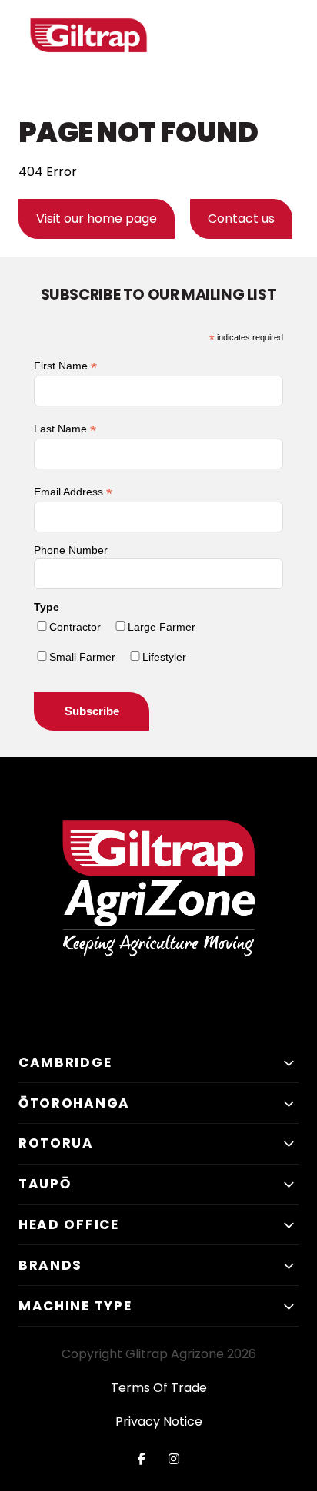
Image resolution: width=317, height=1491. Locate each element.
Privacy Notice (158, 1421)
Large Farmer (161, 627)
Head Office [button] (68, 1224)
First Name (65, 366)
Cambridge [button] (65, 1062)
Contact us (241, 218)
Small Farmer (82, 657)
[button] (283, 51)
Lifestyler (164, 657)
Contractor (75, 627)
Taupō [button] (45, 1184)
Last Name (65, 429)
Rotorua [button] (56, 1143)
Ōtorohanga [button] (74, 1103)
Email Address (73, 492)
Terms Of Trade (159, 1388)
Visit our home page (96, 218)
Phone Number (71, 550)
